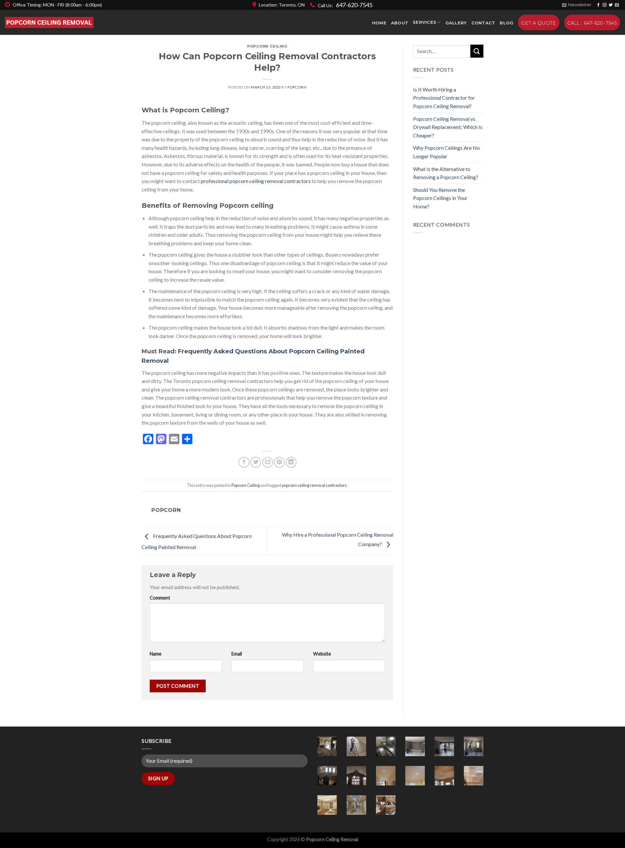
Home (379, 23)
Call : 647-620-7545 (592, 23)
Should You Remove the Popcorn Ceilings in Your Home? (440, 198)
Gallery (456, 23)
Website (322, 654)
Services (424, 22)
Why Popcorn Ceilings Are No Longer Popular (446, 152)
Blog (506, 23)
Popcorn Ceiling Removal (332, 839)
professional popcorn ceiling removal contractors (256, 181)
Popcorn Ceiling (267, 46)
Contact (483, 23)
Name (155, 654)
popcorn (296, 87)
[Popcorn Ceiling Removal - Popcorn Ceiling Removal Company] (49, 22)
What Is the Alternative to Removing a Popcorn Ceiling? (445, 173)
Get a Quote (538, 23)
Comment (160, 598)
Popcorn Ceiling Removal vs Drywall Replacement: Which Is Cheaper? (447, 127)
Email (236, 654)
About (399, 23)
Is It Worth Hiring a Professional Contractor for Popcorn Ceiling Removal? (444, 97)
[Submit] (476, 51)
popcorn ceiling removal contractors (314, 485)
